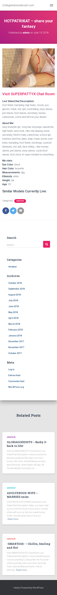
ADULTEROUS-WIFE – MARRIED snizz (22, 495)
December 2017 (16, 341)
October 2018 (15, 283)
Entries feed (14, 375)
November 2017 (16, 347)
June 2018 (13, 306)
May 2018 (13, 312)
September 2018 (16, 289)
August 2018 (14, 294)
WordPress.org (16, 387)
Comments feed (16, 381)
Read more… (13, 519)
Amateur (20, 201)
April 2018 (13, 318)
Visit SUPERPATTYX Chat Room (28, 94)
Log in (11, 369)
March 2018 (14, 324)
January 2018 (15, 335)
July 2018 (13, 300)
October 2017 (15, 353)
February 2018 (15, 330)
